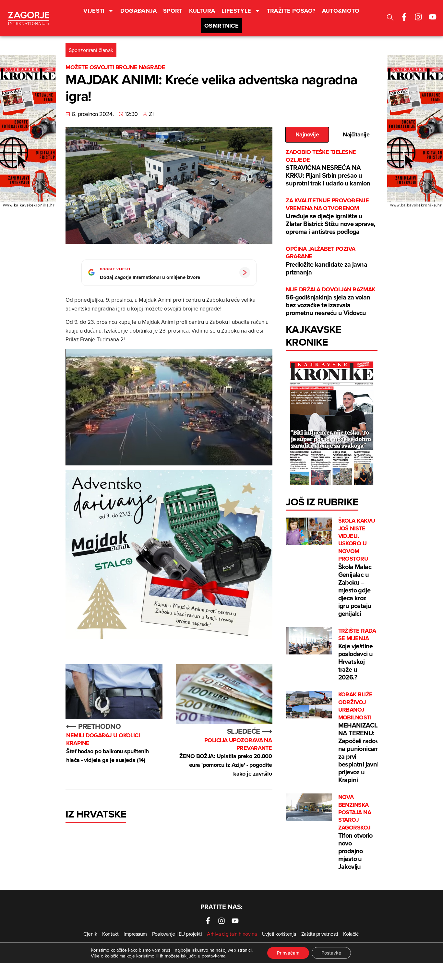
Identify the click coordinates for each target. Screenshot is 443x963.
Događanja (138, 10)
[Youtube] (433, 17)
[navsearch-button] (390, 18)
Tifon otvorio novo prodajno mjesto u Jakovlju (355, 832)
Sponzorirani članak (91, 50)
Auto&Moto (341, 10)
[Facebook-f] (404, 17)
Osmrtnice (221, 25)
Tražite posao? (291, 10)
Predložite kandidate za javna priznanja (326, 261)
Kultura (202, 10)
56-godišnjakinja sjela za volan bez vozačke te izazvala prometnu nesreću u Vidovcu (330, 301)
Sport (173, 10)
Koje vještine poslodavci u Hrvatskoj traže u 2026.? (357, 654)
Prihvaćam (288, 953)
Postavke (331, 953)
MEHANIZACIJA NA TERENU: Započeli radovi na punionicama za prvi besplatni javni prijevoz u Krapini (360, 737)
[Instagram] (418, 17)
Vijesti (94, 10)
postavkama (213, 956)
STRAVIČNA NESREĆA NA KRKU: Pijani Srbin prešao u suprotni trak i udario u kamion (328, 168)
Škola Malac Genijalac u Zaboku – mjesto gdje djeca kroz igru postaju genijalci (356, 567)
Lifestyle (236, 10)
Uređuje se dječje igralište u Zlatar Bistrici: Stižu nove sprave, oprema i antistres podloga (330, 216)
